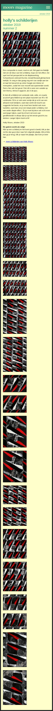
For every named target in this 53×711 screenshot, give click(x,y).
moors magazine (17, 7)
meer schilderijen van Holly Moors (19, 141)
